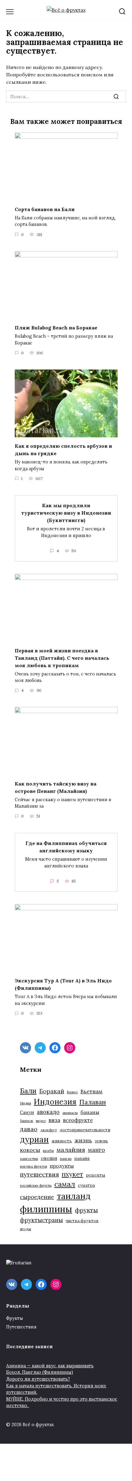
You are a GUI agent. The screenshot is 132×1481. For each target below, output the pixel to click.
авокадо (48, 1112)
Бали (28, 1091)
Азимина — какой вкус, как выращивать (50, 1366)
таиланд (74, 1196)
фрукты (86, 1210)
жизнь (83, 1140)
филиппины (46, 1209)
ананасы (70, 1112)
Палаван (92, 1102)
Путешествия (21, 1327)
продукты (62, 1166)
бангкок (26, 1120)
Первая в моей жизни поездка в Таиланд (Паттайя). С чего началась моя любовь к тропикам (62, 657)
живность (62, 1141)
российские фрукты (36, 1185)
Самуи (27, 1112)
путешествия (39, 1174)
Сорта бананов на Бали (45, 209)
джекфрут (48, 1130)
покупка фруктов (33, 1166)
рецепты (95, 1175)
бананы (89, 1112)
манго (96, 1149)
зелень (101, 1141)
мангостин (29, 1158)
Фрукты (14, 1318)
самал (64, 1184)
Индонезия (55, 1102)
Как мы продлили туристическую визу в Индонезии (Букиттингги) (66, 512)
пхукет (72, 1174)
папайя (82, 1158)
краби (48, 1150)
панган (66, 1158)
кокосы (30, 1149)
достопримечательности (85, 1129)
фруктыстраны (41, 1220)
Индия (25, 1103)
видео (41, 1120)
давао (28, 1129)
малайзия (70, 1149)
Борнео (72, 1092)
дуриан (34, 1139)
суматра (86, 1185)
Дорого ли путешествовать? (38, 1379)
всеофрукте (78, 1120)
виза (54, 1120)
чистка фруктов (82, 1220)
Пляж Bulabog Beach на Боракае (56, 327)
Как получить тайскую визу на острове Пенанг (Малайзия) (55, 787)
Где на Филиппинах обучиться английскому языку (66, 847)
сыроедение (37, 1197)
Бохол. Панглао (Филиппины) (39, 1372)
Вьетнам (91, 1091)
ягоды (25, 1228)
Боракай (51, 1091)
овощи (49, 1158)
